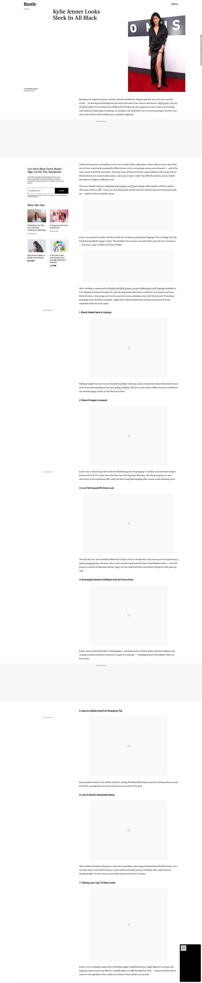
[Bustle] (30, 4)
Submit (61, 191)
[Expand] (182, 946)
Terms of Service (62, 195)
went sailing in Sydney (119, 387)
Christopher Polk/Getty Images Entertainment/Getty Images (201, 50)
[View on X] (128, 215)
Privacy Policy (34, 196)
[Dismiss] (198, 946)
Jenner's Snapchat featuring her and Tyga (117, 186)
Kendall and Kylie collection (123, 383)
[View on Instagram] (128, 348)
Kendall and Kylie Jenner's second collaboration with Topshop (136, 288)
